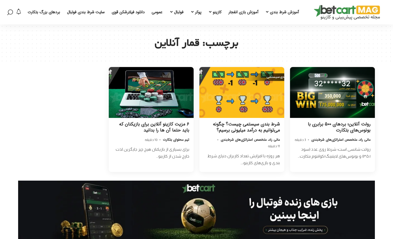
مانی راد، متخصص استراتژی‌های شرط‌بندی (341, 139)
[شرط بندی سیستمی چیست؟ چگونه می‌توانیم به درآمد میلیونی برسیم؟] (241, 92)
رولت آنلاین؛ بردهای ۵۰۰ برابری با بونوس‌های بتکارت (339, 127)
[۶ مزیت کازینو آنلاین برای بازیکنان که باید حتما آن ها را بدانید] (151, 92)
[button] (10, 12)
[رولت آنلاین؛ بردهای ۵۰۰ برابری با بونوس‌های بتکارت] (332, 92)
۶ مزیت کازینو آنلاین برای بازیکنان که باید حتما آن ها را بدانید (154, 127)
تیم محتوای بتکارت (176, 139)
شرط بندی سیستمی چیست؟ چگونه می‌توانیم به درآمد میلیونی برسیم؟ (246, 127)
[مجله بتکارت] (348, 12)
